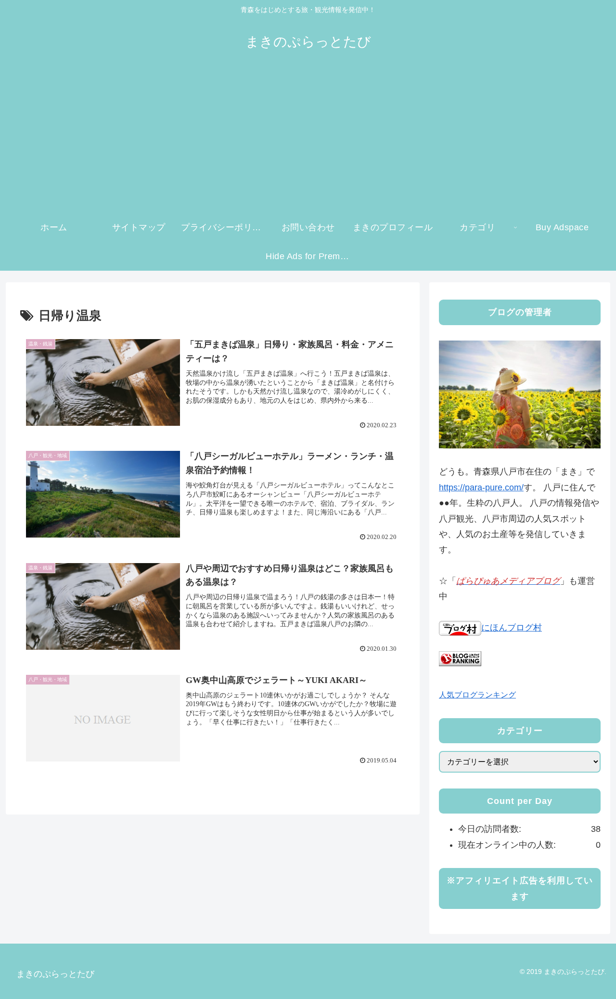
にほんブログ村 (511, 627)
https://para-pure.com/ (481, 487)
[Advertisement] (308, 140)
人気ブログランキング (477, 694)
